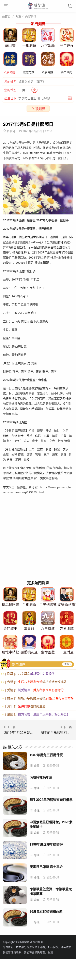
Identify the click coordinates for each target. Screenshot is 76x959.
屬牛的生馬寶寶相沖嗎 (57, 732)
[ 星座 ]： (35, 714)
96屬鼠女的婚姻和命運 (46, 911)
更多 (66, 664)
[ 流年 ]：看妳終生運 (23, 706)
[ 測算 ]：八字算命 (28, 674)
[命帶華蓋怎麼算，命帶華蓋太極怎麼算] (15, 896)
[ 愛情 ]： (32, 690)
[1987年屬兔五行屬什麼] (15, 762)
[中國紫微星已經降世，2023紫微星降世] (15, 829)
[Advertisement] (38, 540)
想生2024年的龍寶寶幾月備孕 (51, 799)
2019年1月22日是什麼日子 (23, 732)
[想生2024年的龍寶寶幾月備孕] (15, 806)
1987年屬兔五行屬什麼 (46, 754)
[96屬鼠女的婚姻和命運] (15, 918)
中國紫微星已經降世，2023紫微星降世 (51, 824)
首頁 (8, 16)
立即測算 (38, 108)
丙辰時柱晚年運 (41, 777)
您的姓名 (10, 81)
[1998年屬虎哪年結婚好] (15, 851)
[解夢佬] (38, 9)
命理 (18, 16)
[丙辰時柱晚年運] (15, 784)
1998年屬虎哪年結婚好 (46, 844)
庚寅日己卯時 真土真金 (46, 866)
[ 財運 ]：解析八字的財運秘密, (37, 698)
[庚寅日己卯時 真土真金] (15, 873)
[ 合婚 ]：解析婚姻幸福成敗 (34, 682)
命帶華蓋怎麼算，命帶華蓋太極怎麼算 (51, 891)
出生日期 (10, 98)
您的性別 (10, 90)
